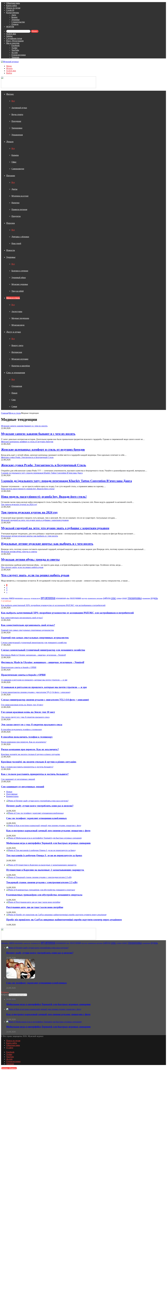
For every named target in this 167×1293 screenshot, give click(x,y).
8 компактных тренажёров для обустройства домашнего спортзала (44, 894)
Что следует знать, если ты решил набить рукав (35, 575)
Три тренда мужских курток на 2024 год (29, 512)
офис (68, 598)
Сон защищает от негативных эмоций (22, 786)
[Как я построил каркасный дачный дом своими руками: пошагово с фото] (43, 825)
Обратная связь (13, 3)
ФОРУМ (10, 27)
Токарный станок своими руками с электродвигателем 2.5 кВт (41, 882)
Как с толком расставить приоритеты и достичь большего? (35, 774)
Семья (14, 406)
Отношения (16, 386)
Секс (13, 400)
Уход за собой (17, 291)
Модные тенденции (20, 318)
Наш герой (16, 243)
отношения (61, 598)
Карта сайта (11, 5)
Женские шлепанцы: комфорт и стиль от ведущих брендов (43, 449)
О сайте (9, 1048)
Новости (10, 250)
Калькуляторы (12, 12)
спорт (124, 598)
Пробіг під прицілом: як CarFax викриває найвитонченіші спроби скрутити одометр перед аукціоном (64, 919)
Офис (13, 162)
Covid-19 (10, 10)
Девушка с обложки (20, 237)
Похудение (16, 121)
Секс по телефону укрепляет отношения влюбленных (36, 818)
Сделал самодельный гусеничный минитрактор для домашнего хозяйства (43, 650)
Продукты (16, 216)
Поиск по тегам (13, 8)
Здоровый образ (18, 277)
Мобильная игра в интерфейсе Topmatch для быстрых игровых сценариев (48, 843)
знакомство (26, 598)
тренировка (135, 598)
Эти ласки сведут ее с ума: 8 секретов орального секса (31, 724)
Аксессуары (16, 311)
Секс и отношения (15, 372)
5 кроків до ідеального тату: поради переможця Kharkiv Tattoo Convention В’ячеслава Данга (66, 481)
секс (113, 598)
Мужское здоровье (19, 284)
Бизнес (14, 17)
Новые (9, 792)
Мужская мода (17, 325)
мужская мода (35, 598)
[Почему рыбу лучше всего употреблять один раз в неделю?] (37, 801)
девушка (4, 598)
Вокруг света (17, 345)
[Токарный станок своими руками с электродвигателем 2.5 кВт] (39, 877)
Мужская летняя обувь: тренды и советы (30, 559)
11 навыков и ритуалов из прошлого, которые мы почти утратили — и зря (44, 687)
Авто (13, 15)
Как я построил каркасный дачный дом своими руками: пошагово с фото (48, 830)
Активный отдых (19, 108)
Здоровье (15, 19)
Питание (10, 175)
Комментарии (12, 796)
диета (11, 598)
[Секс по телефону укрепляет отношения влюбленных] (35, 813)
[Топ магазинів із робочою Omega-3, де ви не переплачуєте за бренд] (41, 850)
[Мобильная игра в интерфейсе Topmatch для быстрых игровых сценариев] (44, 838)
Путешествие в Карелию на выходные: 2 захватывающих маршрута (45, 870)
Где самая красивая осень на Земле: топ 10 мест (28, 712)
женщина (19, 598)
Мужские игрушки (19, 359)
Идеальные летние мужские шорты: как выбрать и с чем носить (47, 543)
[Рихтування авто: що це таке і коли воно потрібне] (33, 902)
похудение (75, 598)
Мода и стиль (13, 298)
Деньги (9, 141)
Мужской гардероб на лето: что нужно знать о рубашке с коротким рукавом (55, 528)
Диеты (14, 189)
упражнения (146, 598)
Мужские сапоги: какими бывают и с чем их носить (38, 433)
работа (106, 598)
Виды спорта (17, 114)
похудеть (84, 598)
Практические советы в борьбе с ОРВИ (23, 674)
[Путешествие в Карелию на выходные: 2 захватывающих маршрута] (41, 865)
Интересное (16, 352)
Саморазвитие (17, 169)
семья (119, 598)
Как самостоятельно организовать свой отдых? (28, 625)
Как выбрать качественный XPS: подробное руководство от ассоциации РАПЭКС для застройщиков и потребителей (67, 612)
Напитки (15, 203)
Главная (4, 413)
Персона (10, 223)
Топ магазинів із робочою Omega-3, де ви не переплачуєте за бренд (44, 855)
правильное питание (95, 598)
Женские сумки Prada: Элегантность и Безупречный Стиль (43, 465)
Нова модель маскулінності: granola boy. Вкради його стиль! (44, 496)
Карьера (15, 155)
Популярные (11, 794)
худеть (154, 598)
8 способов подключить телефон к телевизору (27, 737)
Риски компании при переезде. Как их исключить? (30, 749)
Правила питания (19, 209)
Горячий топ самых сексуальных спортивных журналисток (35, 637)
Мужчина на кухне (19, 196)
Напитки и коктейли (20, 366)
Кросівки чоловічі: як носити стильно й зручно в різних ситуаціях (38, 761)
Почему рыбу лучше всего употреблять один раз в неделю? (39, 805)
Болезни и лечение (19, 271)
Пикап (14, 393)
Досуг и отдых (13, 332)
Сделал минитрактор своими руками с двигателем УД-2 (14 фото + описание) (45, 699)
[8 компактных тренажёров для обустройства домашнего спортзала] (40, 890)
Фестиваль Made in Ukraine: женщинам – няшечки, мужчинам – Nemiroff (42, 662)
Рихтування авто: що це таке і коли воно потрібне (34, 907)
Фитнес (10, 94)
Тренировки (16, 128)
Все (13, 101)
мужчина (48, 597)
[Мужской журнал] (10, 62)
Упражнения (17, 135)
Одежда (14, 24)
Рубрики (5, 995)
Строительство (18, 22)
